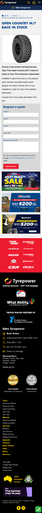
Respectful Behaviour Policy (11, 502)
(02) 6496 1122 (14, 342)
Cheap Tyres (7, 470)
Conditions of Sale (28, 501)
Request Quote (10, 166)
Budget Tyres (7, 467)
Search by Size (8, 406)
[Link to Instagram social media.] (23, 508)
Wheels (6, 417)
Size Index (6, 462)
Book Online (8, 445)
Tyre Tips (6, 414)
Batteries (6, 429)
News (5, 451)
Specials (6, 440)
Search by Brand (9, 409)
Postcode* (7, 133)
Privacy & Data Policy (15, 501)
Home (6, 16)
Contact (6, 443)
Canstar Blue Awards (10, 465)
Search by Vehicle (9, 403)
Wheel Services (8, 434)
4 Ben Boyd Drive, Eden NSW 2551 (22, 338)
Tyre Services (7, 431)
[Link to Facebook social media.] (19, 508)
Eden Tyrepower (22, 7)
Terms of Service (28, 158)
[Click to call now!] (28, 2)
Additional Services (10, 437)
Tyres (5, 400)
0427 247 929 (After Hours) (16, 347)
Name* (6, 112)
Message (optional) (10, 140)
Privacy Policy (14, 158)
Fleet (5, 448)
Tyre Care (6, 412)
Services (6, 426)
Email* (5, 126)
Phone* (6, 119)
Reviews (6, 454)
